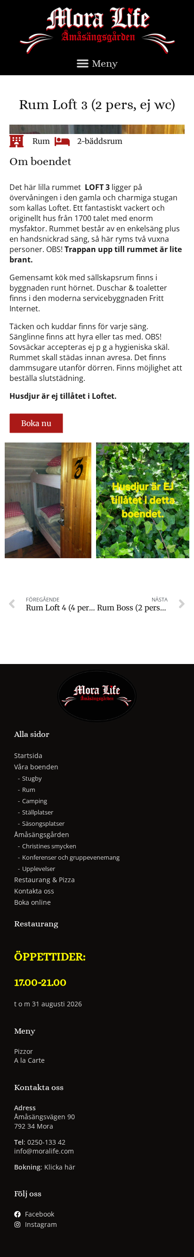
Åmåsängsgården (41, 834)
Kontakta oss (34, 890)
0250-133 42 (46, 1142)
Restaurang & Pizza (44, 879)
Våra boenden (36, 766)
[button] (97, 65)
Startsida (28, 755)
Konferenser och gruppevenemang (71, 857)
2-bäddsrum (99, 141)
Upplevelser (38, 868)
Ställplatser (37, 812)
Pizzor (23, 1051)
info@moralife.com (44, 1150)
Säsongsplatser (43, 823)
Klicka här (59, 1166)
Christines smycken (49, 846)
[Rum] (16, 141)
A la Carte (29, 1060)
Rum (41, 141)
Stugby (32, 778)
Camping (34, 801)
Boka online (32, 902)
